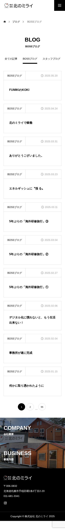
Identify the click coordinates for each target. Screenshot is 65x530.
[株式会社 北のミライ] (18, 5)
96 (42, 407)
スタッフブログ (51, 58)
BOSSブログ (14, 75)
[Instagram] (5, 503)
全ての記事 (11, 58)
